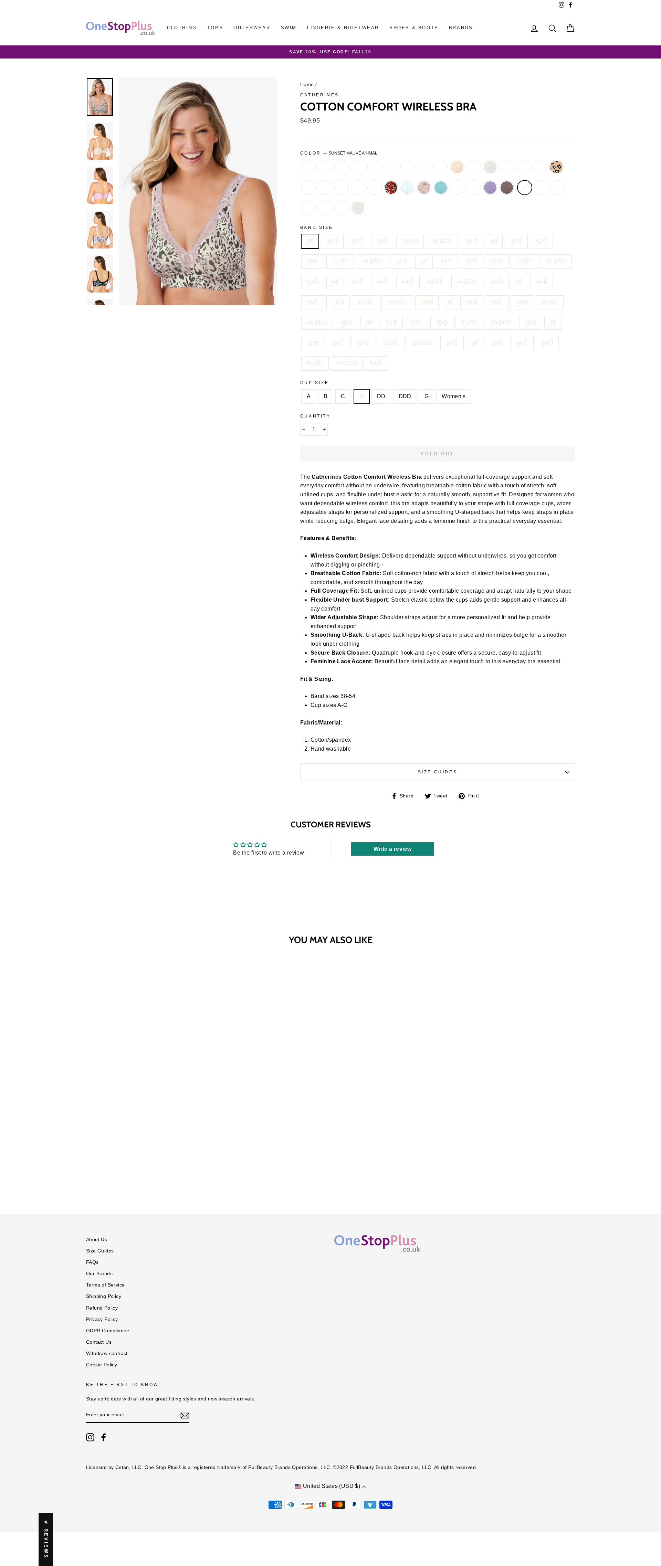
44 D (408, 282)
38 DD (410, 241)
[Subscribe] (184, 1415)
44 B (358, 282)
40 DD (340, 261)
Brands (461, 27)
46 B (542, 282)
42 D (497, 261)
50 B (392, 323)
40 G (402, 261)
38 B (332, 241)
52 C (338, 343)
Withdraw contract (107, 1353)
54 (474, 343)
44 (335, 282)
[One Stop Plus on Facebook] (103, 1437)
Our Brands (99, 1273)
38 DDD (441, 241)
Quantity (315, 416)
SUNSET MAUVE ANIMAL (525, 187)
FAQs (92, 1262)
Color (339, 153)
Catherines (319, 95)
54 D (547, 343)
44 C (383, 282)
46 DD (365, 302)
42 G (313, 282)
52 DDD (422, 343)
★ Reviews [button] (46, 1539)
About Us (96, 1239)
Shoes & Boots (414, 27)
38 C (357, 241)
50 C (416, 323)
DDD (405, 396)
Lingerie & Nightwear (343, 27)
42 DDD (556, 261)
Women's (453, 396)
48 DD (550, 302)
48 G (346, 323)
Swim (289, 27)
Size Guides (438, 772)
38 (310, 241)
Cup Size (314, 382)
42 (424, 261)
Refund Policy (102, 1308)
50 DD (469, 323)
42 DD (524, 261)
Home (307, 84)
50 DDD (501, 323)
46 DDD (397, 302)
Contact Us (99, 1342)
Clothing (182, 27)
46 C (313, 302)
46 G (427, 302)
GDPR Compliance (107, 1330)
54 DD (315, 363)
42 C (471, 261)
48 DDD (317, 323)
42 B (446, 261)
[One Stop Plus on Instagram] (90, 1437)
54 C (522, 343)
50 (369, 323)
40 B (516, 241)
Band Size (316, 227)
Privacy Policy (102, 1319)
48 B (472, 302)
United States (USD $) (331, 1486)
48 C (497, 302)
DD (381, 396)
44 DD (435, 282)
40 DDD (371, 261)
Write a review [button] (393, 849)
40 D (313, 261)
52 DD (390, 343)
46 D (338, 302)
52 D (363, 343)
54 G (376, 363)
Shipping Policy (103, 1296)
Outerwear (251, 27)
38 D (383, 241)
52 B (313, 343)
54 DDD (346, 363)
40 (494, 241)
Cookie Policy (101, 1364)
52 (553, 323)
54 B (497, 343)
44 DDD (467, 282)
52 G (452, 343)
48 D (522, 302)
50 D (442, 323)
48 (449, 302)
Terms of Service (105, 1285)
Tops (215, 27)
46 (519, 282)
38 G (471, 241)
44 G (497, 282)
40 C (541, 241)
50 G (531, 323)
